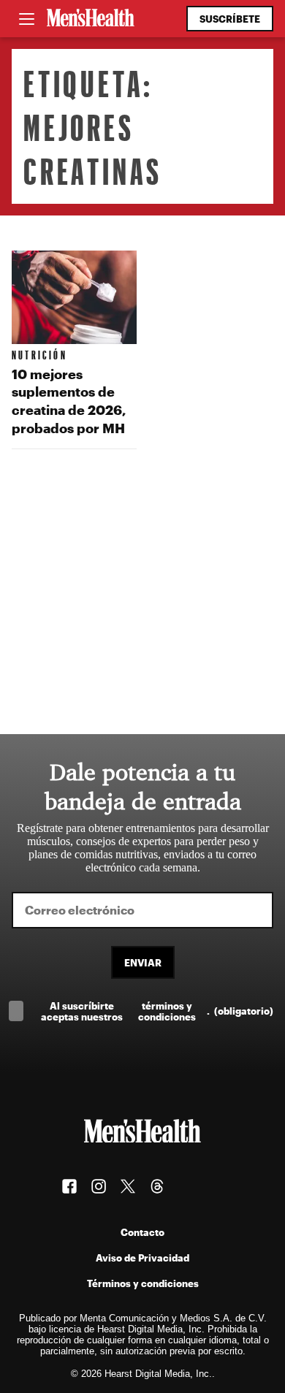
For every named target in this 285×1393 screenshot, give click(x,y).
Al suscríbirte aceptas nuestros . (157, 1011)
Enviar (143, 962)
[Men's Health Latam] (90, 19)
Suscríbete (230, 18)
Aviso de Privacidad (142, 1257)
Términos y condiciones (143, 1283)
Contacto (142, 1231)
